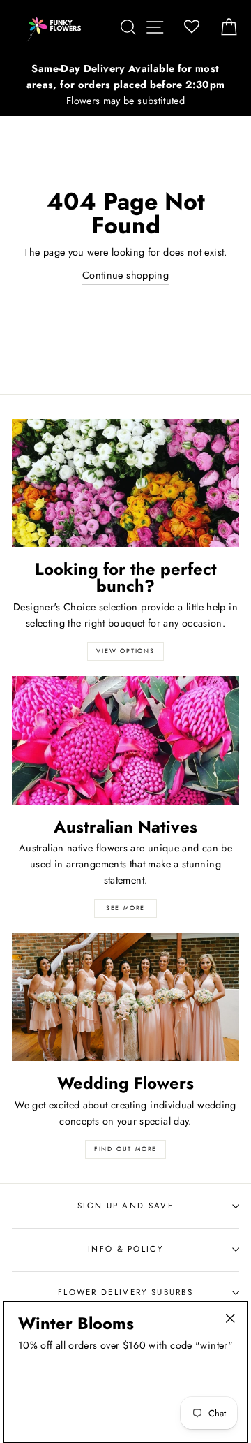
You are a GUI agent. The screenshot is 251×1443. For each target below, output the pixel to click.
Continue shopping (125, 275)
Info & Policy (125, 1248)
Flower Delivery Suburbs (125, 1292)
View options (125, 650)
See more (125, 907)
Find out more (125, 1148)
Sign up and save (125, 1205)
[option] (125, 85)
